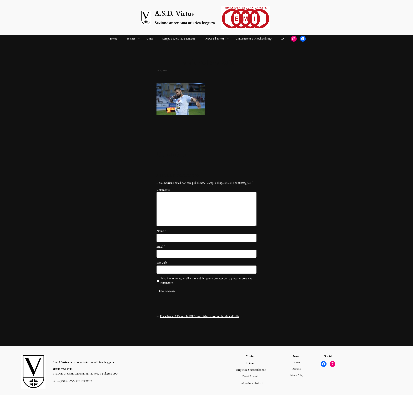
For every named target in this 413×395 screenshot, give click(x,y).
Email (160, 247)
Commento (163, 190)
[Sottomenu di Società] (139, 39)
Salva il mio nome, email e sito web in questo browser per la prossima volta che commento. (206, 281)
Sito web (161, 263)
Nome (161, 231)
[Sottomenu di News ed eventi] (228, 39)
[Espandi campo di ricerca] (282, 38)
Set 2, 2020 (161, 70)
